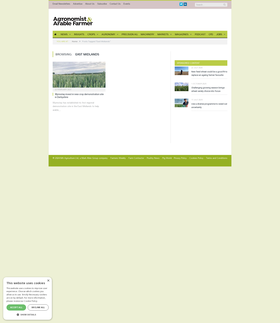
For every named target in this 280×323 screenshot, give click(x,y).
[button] (27, 315)
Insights (79, 34)
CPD (211, 34)
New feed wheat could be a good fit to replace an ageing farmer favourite (209, 73)
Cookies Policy (196, 158)
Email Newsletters (61, 4)
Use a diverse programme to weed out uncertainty (209, 105)
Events (126, 4)
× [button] (48, 280)
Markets (163, 34)
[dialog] (27, 298)
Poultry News (153, 158)
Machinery (147, 34)
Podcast (200, 34)
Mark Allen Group (90, 158)
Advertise (77, 4)
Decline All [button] (38, 307)
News (64, 34)
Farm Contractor (136, 158)
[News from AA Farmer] (73, 20)
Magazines (181, 34)
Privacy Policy (180, 158)
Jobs (219, 34)
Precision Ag (130, 34)
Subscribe (102, 4)
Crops (91, 34)
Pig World (167, 158)
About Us (89, 4)
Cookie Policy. (31, 301)
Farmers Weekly (118, 158)
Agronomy (108, 34)
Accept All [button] (16, 307)
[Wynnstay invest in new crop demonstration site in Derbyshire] (79, 76)
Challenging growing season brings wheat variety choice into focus (208, 89)
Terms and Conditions (216, 158)
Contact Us (115, 4)
